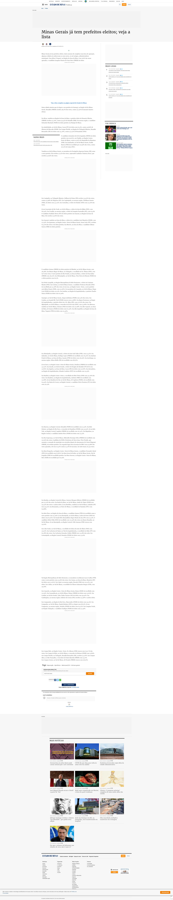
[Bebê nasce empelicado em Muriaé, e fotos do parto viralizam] (87, 779)
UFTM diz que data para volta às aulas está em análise (86, 763)
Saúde (43, 872)
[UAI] (85, 1)
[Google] (69, 704)
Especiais (74, 866)
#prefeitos (57, 665)
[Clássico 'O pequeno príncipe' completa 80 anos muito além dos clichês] (112, 779)
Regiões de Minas (76, 863)
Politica (46, 8)
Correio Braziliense (91, 865)
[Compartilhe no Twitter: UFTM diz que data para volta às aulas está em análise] (87, 760)
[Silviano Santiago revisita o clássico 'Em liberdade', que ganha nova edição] (62, 806)
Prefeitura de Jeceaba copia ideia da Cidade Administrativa (112, 763)
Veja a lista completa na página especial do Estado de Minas (69, 103)
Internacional (45, 869)
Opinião (73, 865)
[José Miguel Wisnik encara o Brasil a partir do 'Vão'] (62, 779)
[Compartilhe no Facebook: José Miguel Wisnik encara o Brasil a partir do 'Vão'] (60, 788)
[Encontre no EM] (119, 4)
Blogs (58, 868)
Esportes (74, 879)
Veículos (74, 1)
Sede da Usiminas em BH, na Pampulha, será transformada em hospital (86, 819)
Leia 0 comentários (69, 684)
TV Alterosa (104, 1)
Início (42, 8)
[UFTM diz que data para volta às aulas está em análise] (87, 751)
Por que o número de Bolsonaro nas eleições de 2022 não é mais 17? (62, 846)
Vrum (58, 871)
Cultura (44, 875)
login (72, 687)
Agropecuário (75, 885)
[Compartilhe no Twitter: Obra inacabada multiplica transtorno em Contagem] (112, 815)
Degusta (74, 877)
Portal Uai (59, 863)
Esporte (57, 1)
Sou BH (118, 1)
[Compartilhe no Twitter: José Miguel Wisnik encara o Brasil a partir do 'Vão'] (62, 788)
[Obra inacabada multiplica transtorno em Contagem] (112, 806)
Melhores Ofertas (94, 1)
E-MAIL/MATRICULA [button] (69, 706)
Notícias (51, 1)
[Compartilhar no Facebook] (55, 680)
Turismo (74, 872)
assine (77, 687)
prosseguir (165, 892)
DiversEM (44, 871)
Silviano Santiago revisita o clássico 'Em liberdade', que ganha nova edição (62, 819)
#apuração (50, 665)
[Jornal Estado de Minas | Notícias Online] (57, 5)
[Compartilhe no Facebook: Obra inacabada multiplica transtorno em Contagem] (111, 815)
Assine (124, 4)
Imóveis (80, 1)
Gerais (43, 863)
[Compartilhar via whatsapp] (60, 680)
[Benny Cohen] (46, 44)
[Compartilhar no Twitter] (58, 680)
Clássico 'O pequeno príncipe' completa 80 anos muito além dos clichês (111, 792)
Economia (44, 866)
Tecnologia (74, 878)
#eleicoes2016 (66, 665)
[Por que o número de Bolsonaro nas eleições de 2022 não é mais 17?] (62, 834)
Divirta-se (74, 888)
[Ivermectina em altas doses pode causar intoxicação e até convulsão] (62, 751)
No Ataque (74, 884)
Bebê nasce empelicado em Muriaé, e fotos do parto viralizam (87, 791)
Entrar (129, 4)
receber (90, 673)
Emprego (74, 869)
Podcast (74, 882)
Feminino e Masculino (76, 875)
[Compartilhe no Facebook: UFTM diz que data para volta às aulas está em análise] (85, 760)
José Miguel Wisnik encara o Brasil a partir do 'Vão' (61, 791)
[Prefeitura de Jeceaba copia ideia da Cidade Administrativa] (112, 751)
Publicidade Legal (46, 878)
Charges (74, 871)
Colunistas (44, 874)
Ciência (73, 874)
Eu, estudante (90, 866)
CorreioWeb (89, 863)
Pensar (73, 881)
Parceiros (112, 1)
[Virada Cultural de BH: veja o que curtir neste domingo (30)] (110, 129)
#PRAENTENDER (75, 868)
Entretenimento (65, 1)
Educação (44, 877)
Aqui (58, 869)
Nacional (44, 868)
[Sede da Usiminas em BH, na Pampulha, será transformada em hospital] (87, 806)
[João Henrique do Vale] (43, 44)
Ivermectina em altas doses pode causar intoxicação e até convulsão (61, 763)
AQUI (123, 1)
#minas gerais (75, 665)
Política (69, 5)
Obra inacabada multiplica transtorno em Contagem (109, 818)
